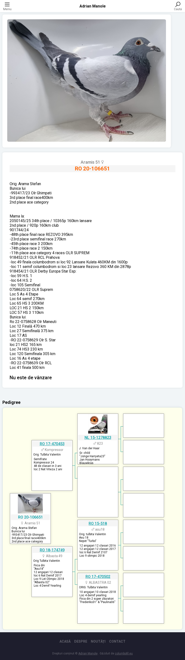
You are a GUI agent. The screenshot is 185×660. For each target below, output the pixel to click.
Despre (80, 641)
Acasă (65, 641)
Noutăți (98, 641)
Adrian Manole (92, 6)
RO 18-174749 (52, 550)
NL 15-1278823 (98, 437)
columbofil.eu (124, 653)
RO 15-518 (98, 523)
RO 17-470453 (52, 444)
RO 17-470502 (98, 576)
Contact (117, 641)
